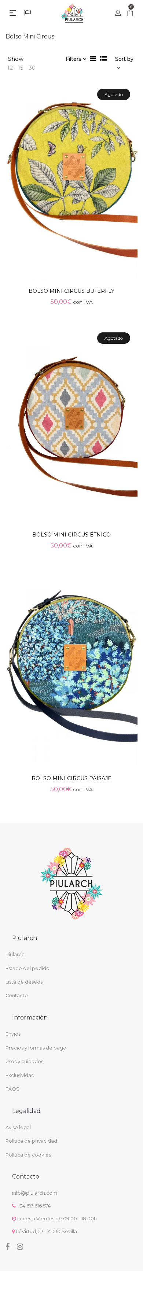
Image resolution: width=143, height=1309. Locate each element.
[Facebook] (8, 1246)
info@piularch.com (34, 1193)
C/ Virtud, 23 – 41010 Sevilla (46, 1231)
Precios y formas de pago (36, 1048)
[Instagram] (20, 1246)
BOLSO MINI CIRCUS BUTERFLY (71, 291)
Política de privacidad (31, 1141)
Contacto (17, 995)
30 (32, 67)
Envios (13, 1034)
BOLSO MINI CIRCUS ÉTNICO (71, 534)
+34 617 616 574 (34, 1206)
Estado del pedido (28, 968)
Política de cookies (28, 1155)
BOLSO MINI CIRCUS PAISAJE (71, 778)
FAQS (12, 1089)
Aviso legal (18, 1127)
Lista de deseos (24, 982)
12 (10, 67)
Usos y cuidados (24, 1061)
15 (20, 67)
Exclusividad (20, 1075)
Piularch (15, 954)
